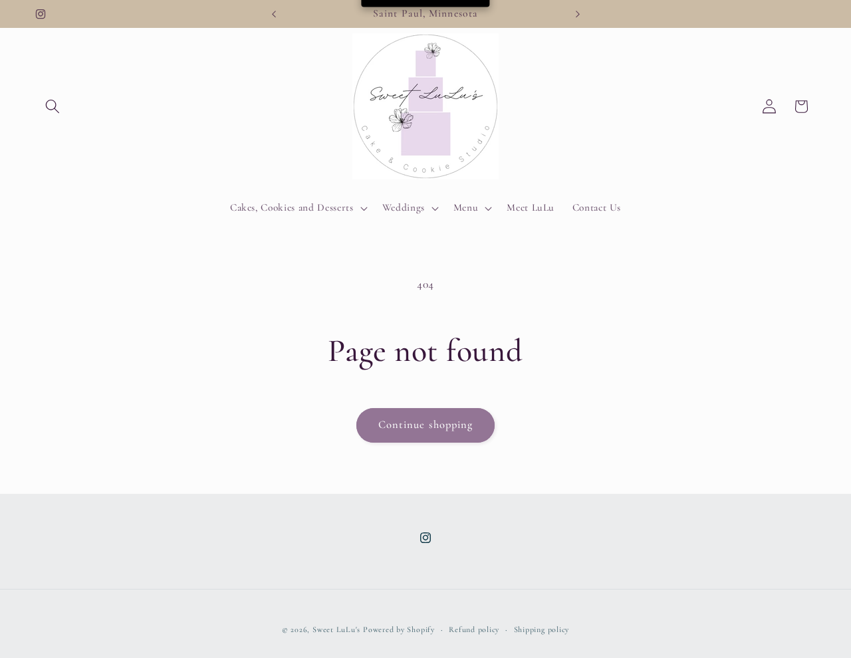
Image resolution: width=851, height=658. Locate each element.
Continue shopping (425, 424)
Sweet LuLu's (336, 629)
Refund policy (474, 629)
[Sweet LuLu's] (426, 106)
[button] (52, 106)
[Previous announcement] (274, 14)
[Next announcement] (577, 14)
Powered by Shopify (399, 629)
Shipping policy (542, 629)
